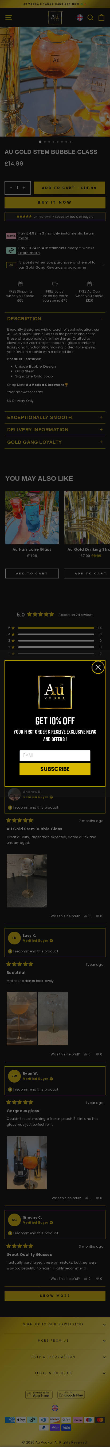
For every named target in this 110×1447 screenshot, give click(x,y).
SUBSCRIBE (54, 769)
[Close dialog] (98, 667)
